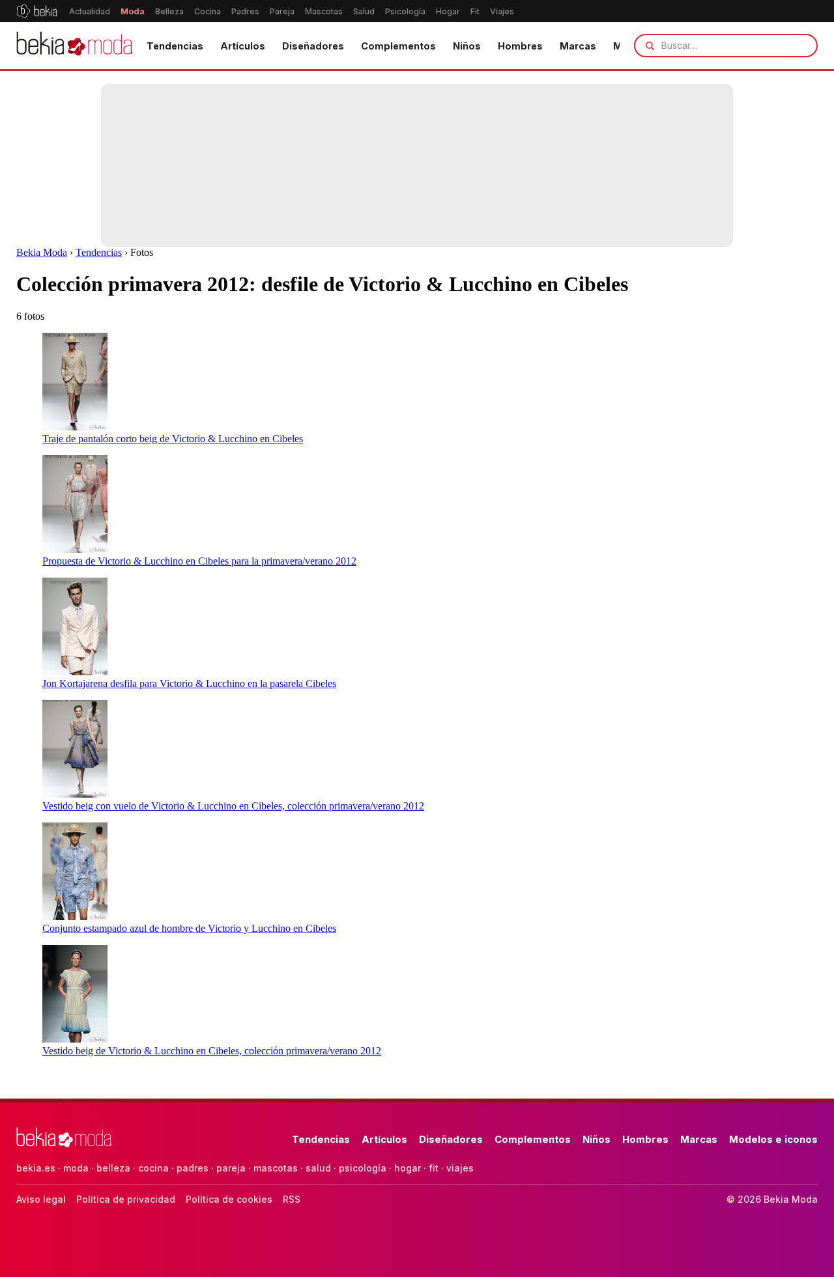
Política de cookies (229, 1199)
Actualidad (89, 11)
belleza (113, 1167)
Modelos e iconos (773, 1139)
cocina (153, 1167)
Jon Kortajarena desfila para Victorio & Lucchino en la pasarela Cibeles (189, 683)
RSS (291, 1199)
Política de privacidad (125, 1199)
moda (76, 1167)
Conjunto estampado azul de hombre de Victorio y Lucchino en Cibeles (189, 928)
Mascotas (324, 11)
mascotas (275, 1167)
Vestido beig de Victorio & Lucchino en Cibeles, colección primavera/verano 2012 (211, 1050)
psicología (362, 1167)
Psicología (405, 11)
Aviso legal (41, 1199)
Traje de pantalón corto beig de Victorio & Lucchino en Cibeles (172, 438)
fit (434, 1167)
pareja (231, 1167)
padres (192, 1167)
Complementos (398, 45)
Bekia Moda (41, 252)
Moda (133, 11)
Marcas (578, 45)
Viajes (502, 11)
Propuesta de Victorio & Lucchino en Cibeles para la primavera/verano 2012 (199, 561)
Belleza (169, 11)
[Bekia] (36, 11)
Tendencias (175, 45)
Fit (475, 11)
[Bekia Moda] (74, 45)
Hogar (448, 11)
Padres (245, 11)
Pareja (282, 11)
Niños (467, 45)
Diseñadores (313, 45)
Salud (364, 11)
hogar (407, 1167)
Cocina (207, 11)
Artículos (242, 45)
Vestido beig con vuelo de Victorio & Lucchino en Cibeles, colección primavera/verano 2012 (233, 805)
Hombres (520, 45)
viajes (460, 1167)
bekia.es (35, 1167)
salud (318, 1167)
